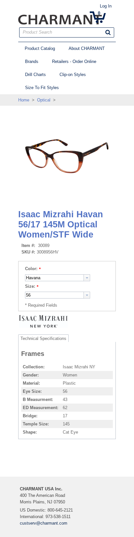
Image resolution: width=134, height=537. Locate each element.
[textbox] (54, 278)
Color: (31, 268)
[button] (108, 32)
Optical (44, 100)
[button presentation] (87, 278)
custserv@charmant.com (43, 523)
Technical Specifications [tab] (43, 338)
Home (23, 100)
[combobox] (57, 277)
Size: (30, 286)
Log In (106, 6)
